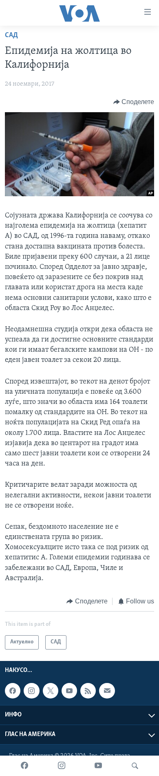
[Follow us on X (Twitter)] (50, 690)
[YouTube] (98, 766)
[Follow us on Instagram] (31, 690)
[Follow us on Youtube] (69, 690)
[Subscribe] (107, 690)
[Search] (135, 766)
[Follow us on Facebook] (12, 690)
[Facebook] (24, 766)
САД (11, 35)
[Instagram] (61, 766)
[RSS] (88, 690)
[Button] (134, 102)
